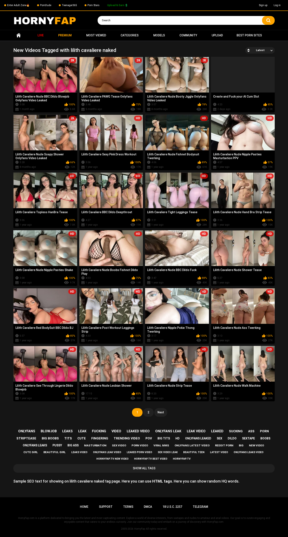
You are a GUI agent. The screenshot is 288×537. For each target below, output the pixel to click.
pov (148, 438)
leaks (67, 431)
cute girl (30, 452)
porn (264, 431)
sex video (119, 445)
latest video (219, 452)
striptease (26, 438)
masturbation (95, 445)
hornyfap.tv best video (150, 458)
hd (177, 438)
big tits (163, 438)
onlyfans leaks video (249, 452)
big (241, 445)
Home (18, 35)
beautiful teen (194, 452)
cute (81, 438)
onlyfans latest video (192, 445)
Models (159, 35)
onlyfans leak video (107, 452)
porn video (140, 445)
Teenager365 (69, 5)
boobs (265, 438)
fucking (99, 431)
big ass (73, 445)
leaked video (138, 431)
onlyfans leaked (198, 438)
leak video (196, 431)
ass (251, 431)
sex (219, 438)
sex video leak (168, 452)
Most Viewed (96, 35)
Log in (277, 5)
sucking (236, 431)
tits (68, 438)
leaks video (79, 452)
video (116, 431)
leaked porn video (139, 452)
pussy (57, 445)
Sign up (263, 5)
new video (256, 445)
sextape (248, 438)
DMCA (148, 506)
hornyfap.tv (182, 458)
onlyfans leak (168, 431)
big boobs (50, 438)
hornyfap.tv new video (112, 458)
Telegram (200, 506)
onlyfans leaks (35, 445)
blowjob (49, 431)
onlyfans (26, 431)
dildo (232, 438)
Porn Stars (93, 5)
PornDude (45, 5)
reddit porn (224, 445)
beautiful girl (54, 452)
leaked (217, 431)
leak (82, 431)
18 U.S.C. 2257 (172, 506)
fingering (99, 438)
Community (188, 35)
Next (160, 412)
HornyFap (139, 528)
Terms (128, 506)
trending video (127, 438)
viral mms (161, 445)
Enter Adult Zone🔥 (18, 5)
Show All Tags (144, 468)
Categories (130, 35)
